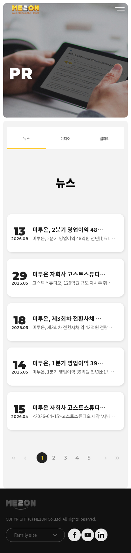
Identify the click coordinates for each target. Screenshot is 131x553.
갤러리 (105, 138)
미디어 (65, 138)
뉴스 (26, 138)
